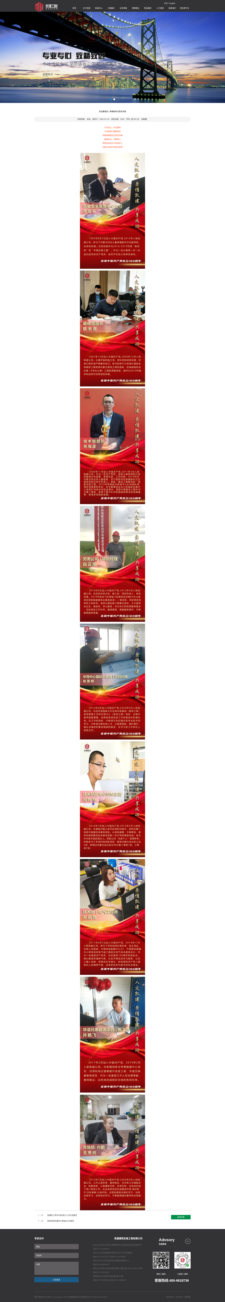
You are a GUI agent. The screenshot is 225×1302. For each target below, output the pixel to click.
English (172, 3)
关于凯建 (86, 8)
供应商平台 (184, 8)
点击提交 (56, 1280)
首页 (74, 8)
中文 (166, 3)
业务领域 (123, 8)
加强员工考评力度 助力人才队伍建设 (62, 1215)
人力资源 (160, 8)
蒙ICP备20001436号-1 (43, 1297)
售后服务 (147, 8)
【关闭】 (144, 119)
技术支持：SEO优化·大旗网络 (178, 1297)
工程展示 (111, 8)
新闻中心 (98, 8)
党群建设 (135, 8)
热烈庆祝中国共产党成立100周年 (60, 1221)
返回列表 (181, 1217)
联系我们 (172, 8)
